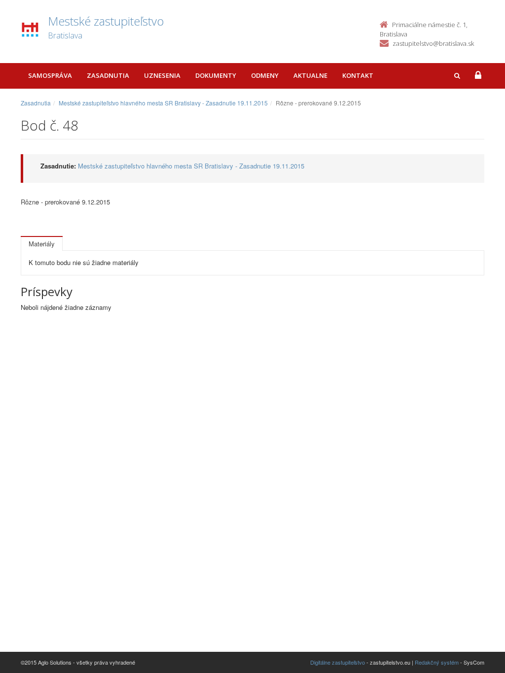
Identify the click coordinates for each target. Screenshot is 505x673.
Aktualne (310, 75)
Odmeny (265, 75)
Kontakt (357, 75)
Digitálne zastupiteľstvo (337, 662)
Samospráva (50, 75)
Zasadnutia (108, 75)
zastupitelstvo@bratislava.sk (433, 43)
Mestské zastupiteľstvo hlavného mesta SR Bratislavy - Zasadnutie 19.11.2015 (163, 103)
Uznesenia (162, 75)
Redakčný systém (437, 662)
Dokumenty (215, 75)
